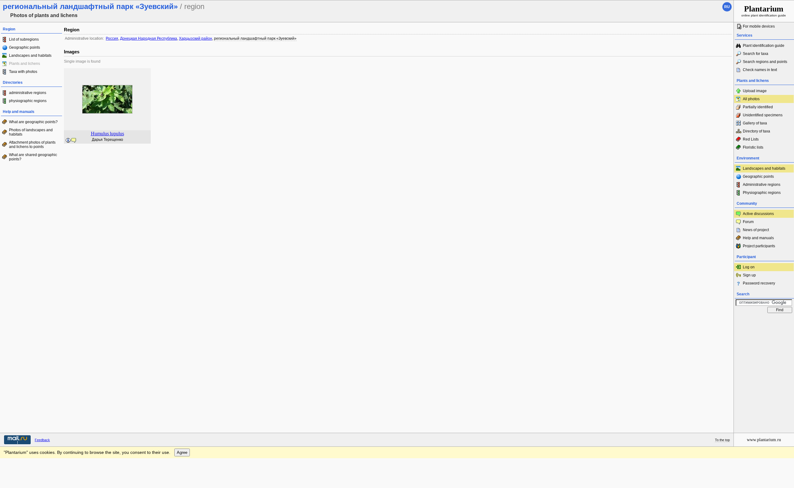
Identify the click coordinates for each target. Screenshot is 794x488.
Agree (182, 452)
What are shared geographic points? (33, 157)
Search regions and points (765, 62)
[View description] (68, 140)
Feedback (42, 440)
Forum (748, 222)
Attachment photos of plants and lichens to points (32, 144)
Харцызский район (195, 38)
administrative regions (27, 93)
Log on (749, 267)
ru (727, 7)
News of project (756, 230)
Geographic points (24, 47)
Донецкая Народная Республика (148, 38)
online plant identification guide (763, 10)
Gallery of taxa (755, 123)
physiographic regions (28, 101)
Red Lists (751, 139)
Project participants (759, 246)
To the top (722, 440)
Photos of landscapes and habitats (31, 132)
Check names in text (760, 70)
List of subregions (24, 39)
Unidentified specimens (763, 115)
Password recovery (759, 283)
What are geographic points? (33, 122)
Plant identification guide (763, 45)
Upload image (755, 91)
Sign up (749, 275)
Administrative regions (761, 184)
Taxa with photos (23, 71)
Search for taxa (755, 53)
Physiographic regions (762, 192)
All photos (751, 99)
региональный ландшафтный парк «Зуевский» (255, 38)
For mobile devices (759, 26)
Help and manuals (758, 238)
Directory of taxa (756, 131)
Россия (112, 38)
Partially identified (758, 107)
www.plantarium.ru (764, 439)
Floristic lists (753, 147)
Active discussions (758, 214)
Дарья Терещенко (107, 139)
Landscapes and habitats (30, 55)
